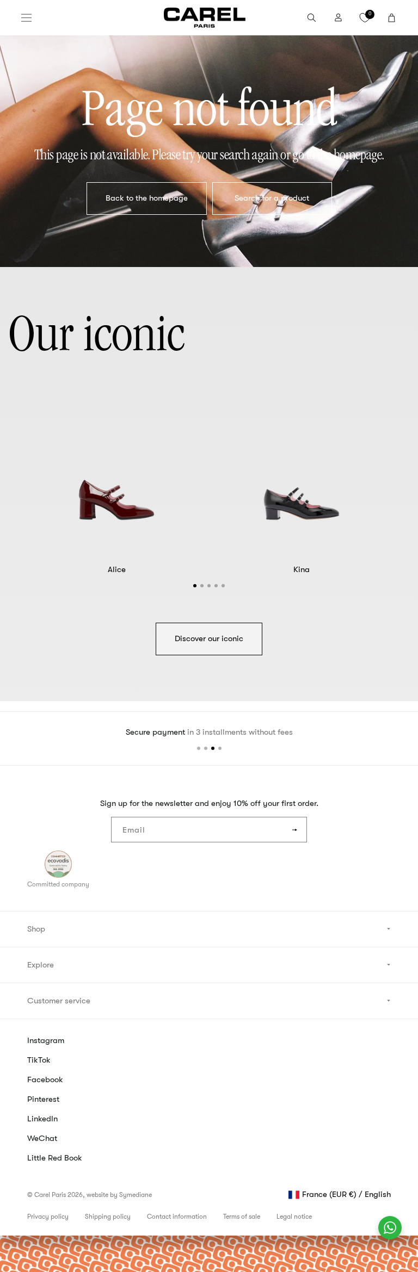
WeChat (42, 1138)
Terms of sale (241, 1216)
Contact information (177, 1216)
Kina (301, 569)
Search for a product (272, 198)
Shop (36, 928)
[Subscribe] (294, 829)
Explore (40, 964)
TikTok (39, 1060)
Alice (117, 569)
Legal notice (294, 1216)
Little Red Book (54, 1157)
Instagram (45, 1040)
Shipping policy (108, 1216)
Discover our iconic (209, 638)
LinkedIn (42, 1118)
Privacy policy (48, 1216)
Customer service (58, 1000)
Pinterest (43, 1099)
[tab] (194, 585)
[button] (26, 17)
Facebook (45, 1079)
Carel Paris (50, 1195)
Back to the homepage (146, 198)
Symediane (135, 1195)
